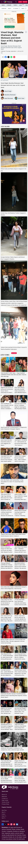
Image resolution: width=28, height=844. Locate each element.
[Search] (16, 1)
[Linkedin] (17, 824)
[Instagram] (11, 824)
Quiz (20, 5)
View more (14, 353)
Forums (9, 5)
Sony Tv (4, 816)
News (3, 5)
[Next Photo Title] (23, 70)
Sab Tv (3, 818)
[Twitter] (6, 824)
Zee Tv (3, 812)
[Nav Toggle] (1, 1)
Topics (15, 5)
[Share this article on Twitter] (8, 57)
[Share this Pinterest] (14, 57)
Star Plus (4, 810)
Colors (3, 814)
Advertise (4, 796)
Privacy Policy (5, 804)
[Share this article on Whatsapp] (11, 57)
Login (20, 1)
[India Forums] (8, 2)
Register (25, 1)
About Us (4, 794)
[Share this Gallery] (3, 57)
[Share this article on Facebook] (6, 57)
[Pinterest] (14, 824)
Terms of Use (5, 802)
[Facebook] (3, 824)
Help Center (5, 800)
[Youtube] (8, 824)
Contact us (5, 798)
